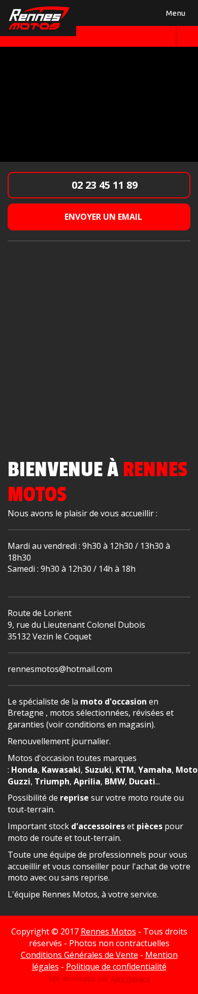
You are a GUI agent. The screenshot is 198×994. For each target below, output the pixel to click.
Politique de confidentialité (116, 966)
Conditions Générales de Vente (79, 954)
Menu (174, 15)
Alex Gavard (130, 978)
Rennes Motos (108, 931)
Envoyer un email (102, 216)
